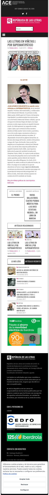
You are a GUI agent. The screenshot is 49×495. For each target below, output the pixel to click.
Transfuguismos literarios (26, 281)
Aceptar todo (24, 479)
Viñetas (30, 48)
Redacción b (13, 48)
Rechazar (24, 484)
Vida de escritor (23, 267)
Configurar (24, 490)
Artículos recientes (33, 261)
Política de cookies (10, 474)
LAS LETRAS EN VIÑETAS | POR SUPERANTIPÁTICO (15, 245)
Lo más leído (16, 261)
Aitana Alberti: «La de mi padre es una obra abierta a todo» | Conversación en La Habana (28, 294)
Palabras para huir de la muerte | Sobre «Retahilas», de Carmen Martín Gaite (28, 308)
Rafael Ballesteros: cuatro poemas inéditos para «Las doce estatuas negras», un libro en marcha (32, 206)
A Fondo (20, 278)
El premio (15, 194)
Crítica (20, 303)
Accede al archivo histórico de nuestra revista (27, 271)
